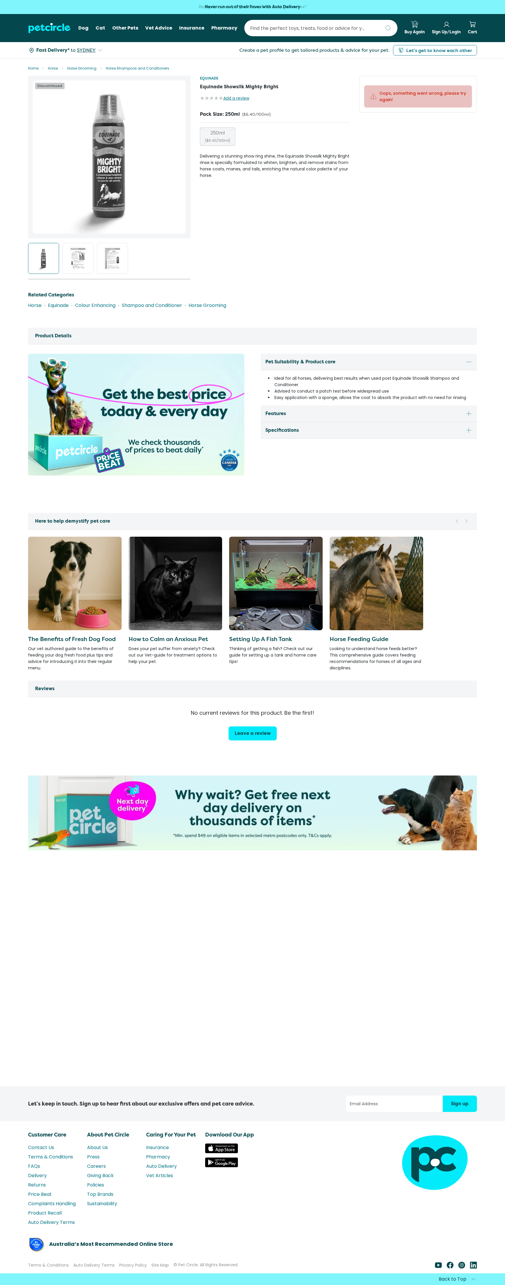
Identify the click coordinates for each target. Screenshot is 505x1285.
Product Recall (45, 1213)
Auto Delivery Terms (51, 1222)
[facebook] (450, 1267)
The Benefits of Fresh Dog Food (72, 639)
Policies (95, 1185)
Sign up (459, 1104)
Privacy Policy (133, 1265)
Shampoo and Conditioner (152, 305)
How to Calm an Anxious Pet (168, 639)
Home (33, 68)
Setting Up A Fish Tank (260, 639)
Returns (37, 1185)
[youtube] (438, 1267)
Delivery (37, 1175)
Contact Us (41, 1147)
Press (93, 1156)
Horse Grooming (81, 68)
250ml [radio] (217, 136)
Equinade (209, 78)
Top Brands (100, 1194)
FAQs (34, 1166)
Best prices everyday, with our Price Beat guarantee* (253, 7)
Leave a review (253, 733)
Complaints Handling (52, 1203)
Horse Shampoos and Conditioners (137, 68)
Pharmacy (158, 1156)
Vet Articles (159, 1175)
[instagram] (461, 1267)
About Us (97, 1147)
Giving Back (100, 1175)
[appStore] (221, 1151)
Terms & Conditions (50, 1156)
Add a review (236, 98)
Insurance (157, 1147)
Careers (96, 1166)
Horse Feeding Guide (359, 639)
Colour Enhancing (95, 305)
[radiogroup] (275, 136)
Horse (53, 68)
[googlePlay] (221, 1165)
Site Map (160, 1265)
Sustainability (102, 1203)
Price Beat (40, 1194)
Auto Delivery (161, 1166)
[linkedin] (473, 1267)
